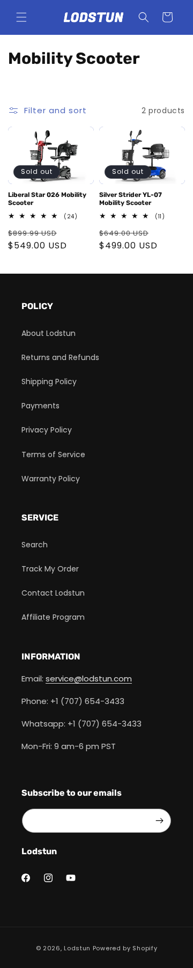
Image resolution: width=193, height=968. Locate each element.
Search (34, 544)
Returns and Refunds (60, 357)
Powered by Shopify (125, 948)
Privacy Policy (46, 429)
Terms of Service (53, 454)
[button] (21, 17)
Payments (40, 405)
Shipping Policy (49, 381)
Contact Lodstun (53, 593)
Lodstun (77, 948)
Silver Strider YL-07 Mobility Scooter (130, 199)
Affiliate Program (53, 617)
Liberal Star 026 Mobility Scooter (47, 199)
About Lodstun (48, 333)
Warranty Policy (50, 478)
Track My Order (50, 568)
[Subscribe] (159, 820)
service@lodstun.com (89, 678)
